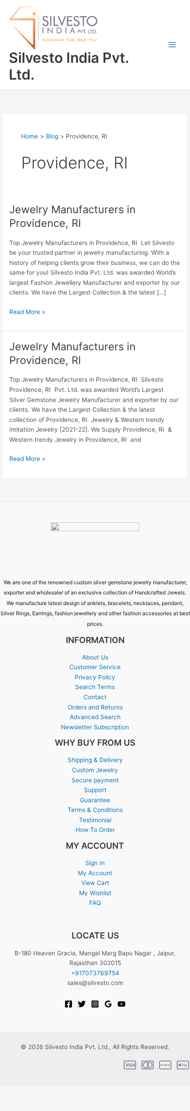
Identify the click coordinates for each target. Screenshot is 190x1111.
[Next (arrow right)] (33, 1105)
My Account (95, 873)
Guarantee (95, 800)
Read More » (27, 311)
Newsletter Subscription (95, 727)
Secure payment (95, 780)
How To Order (95, 829)
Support (95, 789)
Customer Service (95, 666)
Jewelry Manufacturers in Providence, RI (72, 216)
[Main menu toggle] (172, 45)
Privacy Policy (95, 677)
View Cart (95, 882)
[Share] (56, 1093)
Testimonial (95, 820)
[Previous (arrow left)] (10, 1105)
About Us (95, 657)
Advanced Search (95, 716)
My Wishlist (95, 892)
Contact (95, 697)
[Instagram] (95, 1004)
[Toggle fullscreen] (33, 1093)
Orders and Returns (95, 707)
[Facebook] (68, 1004)
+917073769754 (95, 973)
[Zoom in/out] (10, 1093)
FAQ (95, 902)
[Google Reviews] (108, 1004)
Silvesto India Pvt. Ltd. (69, 66)
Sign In (95, 862)
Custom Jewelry (95, 770)
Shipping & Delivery (95, 759)
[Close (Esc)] (79, 1093)
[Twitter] (82, 1004)
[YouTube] (121, 1004)
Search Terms (95, 686)
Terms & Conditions (95, 809)
